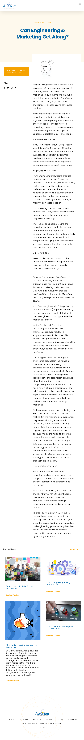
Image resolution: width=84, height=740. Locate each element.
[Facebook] (4, 87)
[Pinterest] (15, 87)
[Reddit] (12, 87)
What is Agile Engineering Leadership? (58, 583)
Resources (49, 719)
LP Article (18, 73)
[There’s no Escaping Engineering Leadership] (22, 620)
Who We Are (37, 719)
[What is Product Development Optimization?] (63, 611)
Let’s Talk (60, 719)
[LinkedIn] (43, 727)
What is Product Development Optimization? (61, 627)
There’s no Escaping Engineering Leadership (21, 646)
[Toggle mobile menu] (80, 4)
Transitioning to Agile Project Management (20, 587)
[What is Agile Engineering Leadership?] (63, 567)
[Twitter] (8, 87)
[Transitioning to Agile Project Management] (22, 569)
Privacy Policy (72, 719)
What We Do (11, 719)
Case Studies (24, 719)
